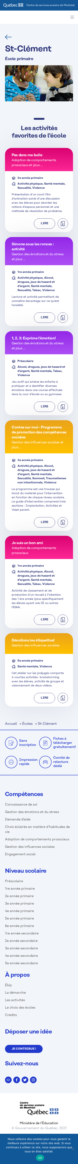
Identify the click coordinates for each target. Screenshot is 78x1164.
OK (40, 1157)
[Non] (73, 1149)
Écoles (27, 724)
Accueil (11, 724)
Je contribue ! (24, 1048)
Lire (44, 223)
